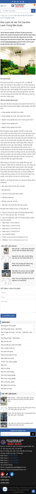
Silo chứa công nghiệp (8, 375)
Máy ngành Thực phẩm (8, 325)
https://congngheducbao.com (18, 240)
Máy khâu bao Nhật (7, 358)
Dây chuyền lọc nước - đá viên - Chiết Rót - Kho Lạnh (16, 333)
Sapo (22, 492)
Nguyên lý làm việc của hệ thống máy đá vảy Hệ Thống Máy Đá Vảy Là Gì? (23, 257)
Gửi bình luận (9, 316)
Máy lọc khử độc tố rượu (9, 355)
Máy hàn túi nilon (6, 388)
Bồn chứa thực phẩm (8, 382)
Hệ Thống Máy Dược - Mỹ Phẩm (11, 329)
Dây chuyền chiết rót (7, 348)
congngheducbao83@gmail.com (17, 237)
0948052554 (15, 231)
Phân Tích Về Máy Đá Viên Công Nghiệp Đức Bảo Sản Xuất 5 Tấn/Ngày (22, 264)
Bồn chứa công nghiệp (8, 378)
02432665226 (15, 228)
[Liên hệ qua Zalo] (4, 489)
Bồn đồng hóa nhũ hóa (8, 385)
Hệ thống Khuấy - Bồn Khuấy (10, 338)
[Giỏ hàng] (33, 6)
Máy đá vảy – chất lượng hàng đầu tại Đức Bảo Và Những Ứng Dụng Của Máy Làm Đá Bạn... (21, 399)
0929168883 (15, 223)
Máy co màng (5, 368)
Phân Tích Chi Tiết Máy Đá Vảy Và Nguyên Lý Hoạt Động (23, 279)
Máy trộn (4, 365)
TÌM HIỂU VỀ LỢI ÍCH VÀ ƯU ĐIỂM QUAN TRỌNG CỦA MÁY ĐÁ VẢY (23, 272)
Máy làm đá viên (6, 341)
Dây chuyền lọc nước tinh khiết (11, 345)
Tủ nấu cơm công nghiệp (9, 361)
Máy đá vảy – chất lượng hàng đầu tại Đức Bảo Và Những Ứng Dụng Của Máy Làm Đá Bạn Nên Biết (23, 249)
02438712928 (15, 225)
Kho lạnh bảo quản (7, 351)
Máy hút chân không (7, 372)
